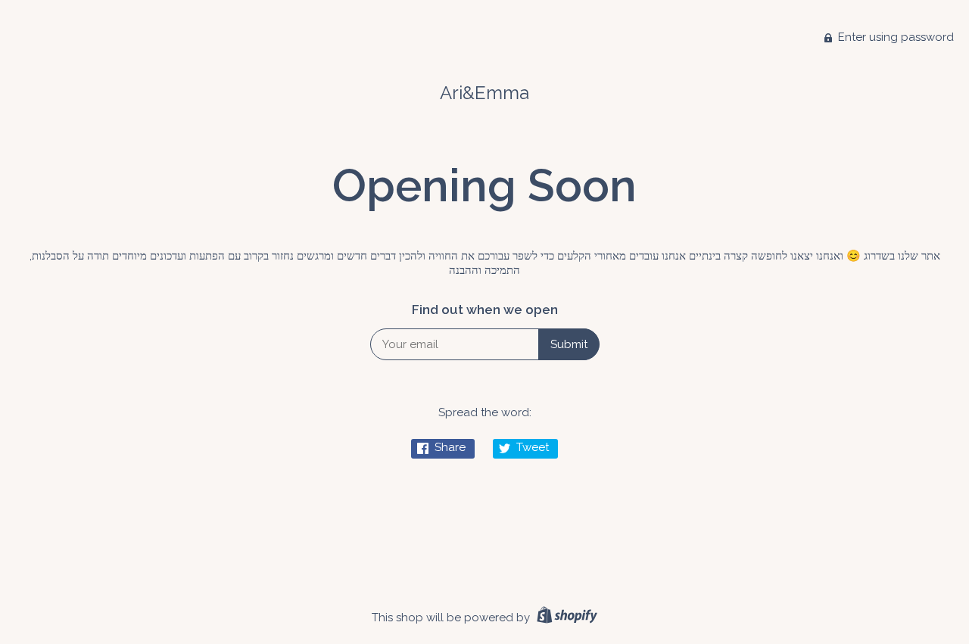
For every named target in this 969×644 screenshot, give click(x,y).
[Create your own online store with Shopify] (565, 617)
